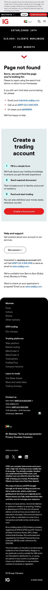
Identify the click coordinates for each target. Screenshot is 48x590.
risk (8, 478)
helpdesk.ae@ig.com (29, 100)
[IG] (6, 21)
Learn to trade (13, 373)
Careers (19, 573)
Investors (27, 437)
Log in (24, 14)
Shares (9, 315)
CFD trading (12, 326)
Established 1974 (24, 30)
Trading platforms (14, 338)
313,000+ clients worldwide (24, 39)
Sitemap (13, 433)
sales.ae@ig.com (20, 266)
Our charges (12, 331)
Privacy (9, 437)
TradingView (12, 358)
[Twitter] (13, 457)
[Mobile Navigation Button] (44, 21)
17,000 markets (24, 47)
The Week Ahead (14, 378)
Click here (19, 413)
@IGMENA (27, 109)
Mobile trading (13, 347)
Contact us (11, 397)
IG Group (10, 573)
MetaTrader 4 (12, 354)
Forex (8, 308)
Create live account (38, 14)
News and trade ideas (16, 382)
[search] (39, 21)
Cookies (18, 437)
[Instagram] (7, 457)
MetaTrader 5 (12, 351)
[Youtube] (20, 457)
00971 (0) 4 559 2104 (28, 105)
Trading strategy (14, 386)
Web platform (12, 343)
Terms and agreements (29, 433)
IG (7, 433)
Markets (10, 303)
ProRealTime (12, 362)
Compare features (14, 366)
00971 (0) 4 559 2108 (22, 263)
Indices (9, 312)
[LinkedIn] (26, 457)
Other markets (13, 319)
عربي (30, 21)
